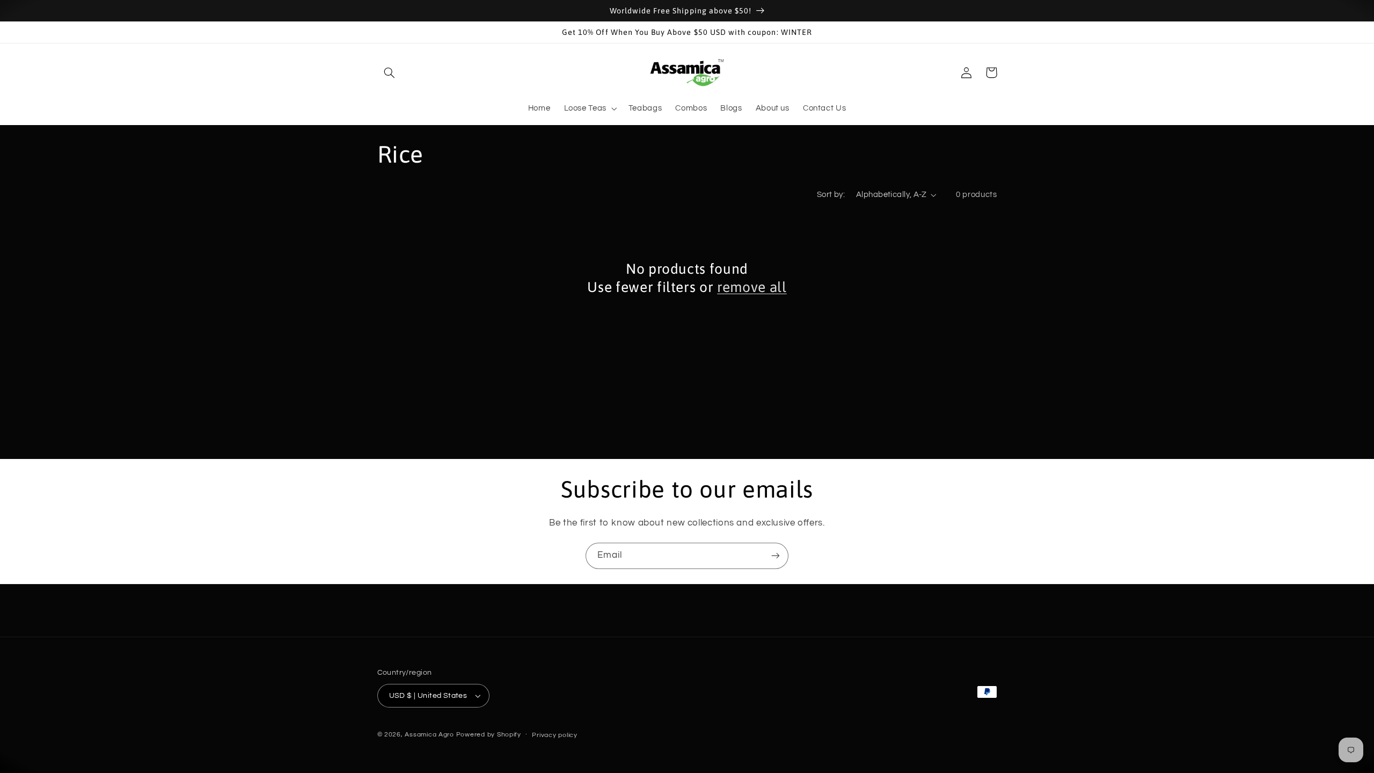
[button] (389, 72)
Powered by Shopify (488, 735)
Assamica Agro (429, 735)
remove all (752, 287)
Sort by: (831, 195)
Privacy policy (554, 735)
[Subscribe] (775, 556)
